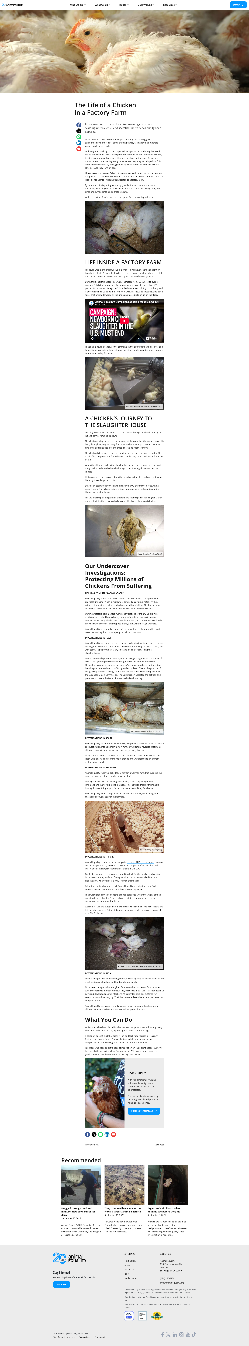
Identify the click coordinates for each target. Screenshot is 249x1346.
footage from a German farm (130, 772)
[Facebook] (78, 125)
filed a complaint (148, 671)
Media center (131, 1278)
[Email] (78, 148)
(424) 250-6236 (167, 1278)
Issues (122, 4)
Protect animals (142, 1111)
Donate (238, 4)
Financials (129, 1269)
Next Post (159, 1144)
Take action (130, 1260)
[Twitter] (78, 130)
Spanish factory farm (117, 746)
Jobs (127, 1273)
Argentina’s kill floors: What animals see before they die (164, 1210)
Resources (169, 4)
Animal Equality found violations (142, 978)
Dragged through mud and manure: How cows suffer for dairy (78, 1211)
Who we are (76, 4)
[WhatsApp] (78, 136)
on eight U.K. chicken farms (140, 862)
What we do (101, 4)
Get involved (145, 4)
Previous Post (92, 1144)
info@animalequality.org (172, 1282)
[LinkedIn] (78, 142)
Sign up (62, 1284)
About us (129, 1265)
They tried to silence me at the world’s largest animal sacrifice (123, 1210)
